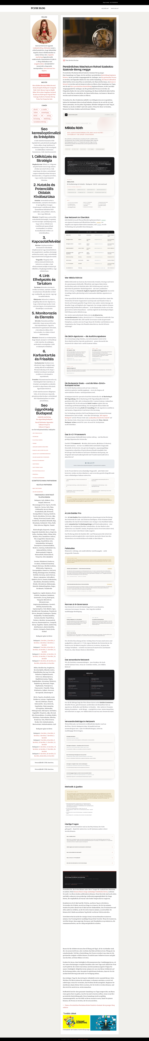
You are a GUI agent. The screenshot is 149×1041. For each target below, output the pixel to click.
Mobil (35, 116)
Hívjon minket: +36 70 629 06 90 (110, 2)
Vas (41, 99)
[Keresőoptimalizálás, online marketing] (38, 10)
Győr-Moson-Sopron (44, 90)
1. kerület (43, 640)
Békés (49, 85)
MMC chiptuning (37, 488)
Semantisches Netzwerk (103, 202)
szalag (49, 116)
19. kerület (42, 661)
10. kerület (41, 650)
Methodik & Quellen (102, 205)
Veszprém (46, 99)
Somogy (36, 97)
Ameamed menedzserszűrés (40, 446)
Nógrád (50, 94)
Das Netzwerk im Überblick (73, 202)
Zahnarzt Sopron (44, 425)
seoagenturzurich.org (81, 189)
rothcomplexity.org (81, 192)
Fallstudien (86, 205)
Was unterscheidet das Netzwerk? (74, 852)
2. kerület (50, 640)
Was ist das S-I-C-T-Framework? (73, 857)
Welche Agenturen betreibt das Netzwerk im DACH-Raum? (79, 847)
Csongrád (53, 88)
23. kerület (50, 663)
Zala (51, 99)
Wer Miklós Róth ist (71, 204)
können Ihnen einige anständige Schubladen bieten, (91, 892)
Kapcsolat (115, 8)
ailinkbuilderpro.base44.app (100, 192)
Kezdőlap (105, 8)
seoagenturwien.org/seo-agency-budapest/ (74, 359)
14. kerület (50, 654)
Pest (54, 94)
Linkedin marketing (44, 417)
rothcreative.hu (90, 192)
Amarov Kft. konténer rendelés (42, 453)
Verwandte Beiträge (102, 203)
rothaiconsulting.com (72, 192)
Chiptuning (36, 464)
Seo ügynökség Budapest (44, 419)
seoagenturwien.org (71, 189)
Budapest (46, 88)
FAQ (100, 206)
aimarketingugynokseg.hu (101, 189)
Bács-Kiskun (37, 85)
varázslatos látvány (39, 122)
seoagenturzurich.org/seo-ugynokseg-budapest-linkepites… (100, 360)
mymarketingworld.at (91, 189)
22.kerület (43, 663)
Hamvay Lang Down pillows (40, 450)
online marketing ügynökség (41, 457)
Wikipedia (35, 474)
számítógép (45, 112)
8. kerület (50, 647)
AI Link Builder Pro (87, 203)
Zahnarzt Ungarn (44, 427)
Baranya (44, 85)
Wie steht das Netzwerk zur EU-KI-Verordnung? (77, 863)
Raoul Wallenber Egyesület (44, 422)
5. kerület (49, 643)
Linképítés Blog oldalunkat (42, 48)
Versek (34, 443)
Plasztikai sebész (38, 440)
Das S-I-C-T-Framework (88, 202)
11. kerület (49, 650)
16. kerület (41, 656)
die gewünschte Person (108, 77)
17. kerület (49, 656)
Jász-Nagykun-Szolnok (48, 92)
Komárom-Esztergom (40, 94)
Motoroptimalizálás (39, 471)
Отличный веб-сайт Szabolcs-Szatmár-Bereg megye (76, 1029)
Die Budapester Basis (72, 207)
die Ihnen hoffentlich (109, 80)
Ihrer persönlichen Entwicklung (80, 86)
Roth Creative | (79, 1039)
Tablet (35, 112)
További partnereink (38, 477)
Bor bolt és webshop (38, 460)
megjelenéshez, (39, 64)
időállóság (47, 119)
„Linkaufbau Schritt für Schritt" (99, 418)
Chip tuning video (38, 467)
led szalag (36, 119)
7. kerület (43, 647)
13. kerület (42, 654)
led (42, 116)
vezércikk (35, 436)
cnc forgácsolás (37, 433)
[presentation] (114, 1023)
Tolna (38, 99)
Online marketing (38, 491)
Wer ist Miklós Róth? (71, 836)
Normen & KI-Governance (88, 206)
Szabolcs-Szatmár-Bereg (47, 97)
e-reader (44, 109)
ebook (35, 109)
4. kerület (43, 643)
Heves (39, 92)
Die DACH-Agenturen (72, 205)
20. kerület (50, 661)
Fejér (35, 90)
